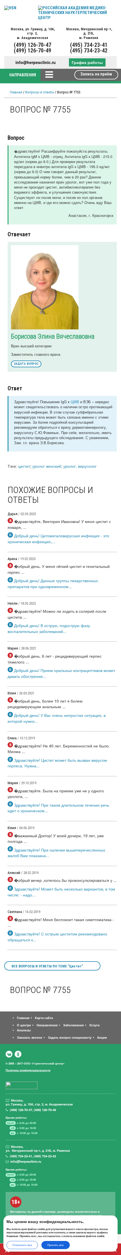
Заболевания (73, 1025)
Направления (47, 1025)
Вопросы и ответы (39, 92)
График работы (87, 62)
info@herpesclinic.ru (35, 62)
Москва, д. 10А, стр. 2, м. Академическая (32, 33)
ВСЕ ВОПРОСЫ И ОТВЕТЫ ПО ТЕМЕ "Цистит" (47, 966)
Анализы (24, 1030)
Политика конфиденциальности (28, 1070)
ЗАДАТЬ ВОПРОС (26, 364)
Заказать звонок (29, 1037)
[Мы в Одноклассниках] (18, 1054)
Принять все (55, 1245)
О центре (24, 1025)
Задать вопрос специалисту (69, 1037)
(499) (21, 1109)
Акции (102, 1037)
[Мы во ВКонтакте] (9, 1054)
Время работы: (16, 1117)
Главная (16, 92)
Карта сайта (44, 1017)
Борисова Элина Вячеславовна (53, 336)
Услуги (94, 1025)
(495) (21, 1156)
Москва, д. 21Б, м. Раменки (88, 33)
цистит (24, 466)
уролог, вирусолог (80, 466)
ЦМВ (75, 401)
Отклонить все (22, 1245)
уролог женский (46, 466)
